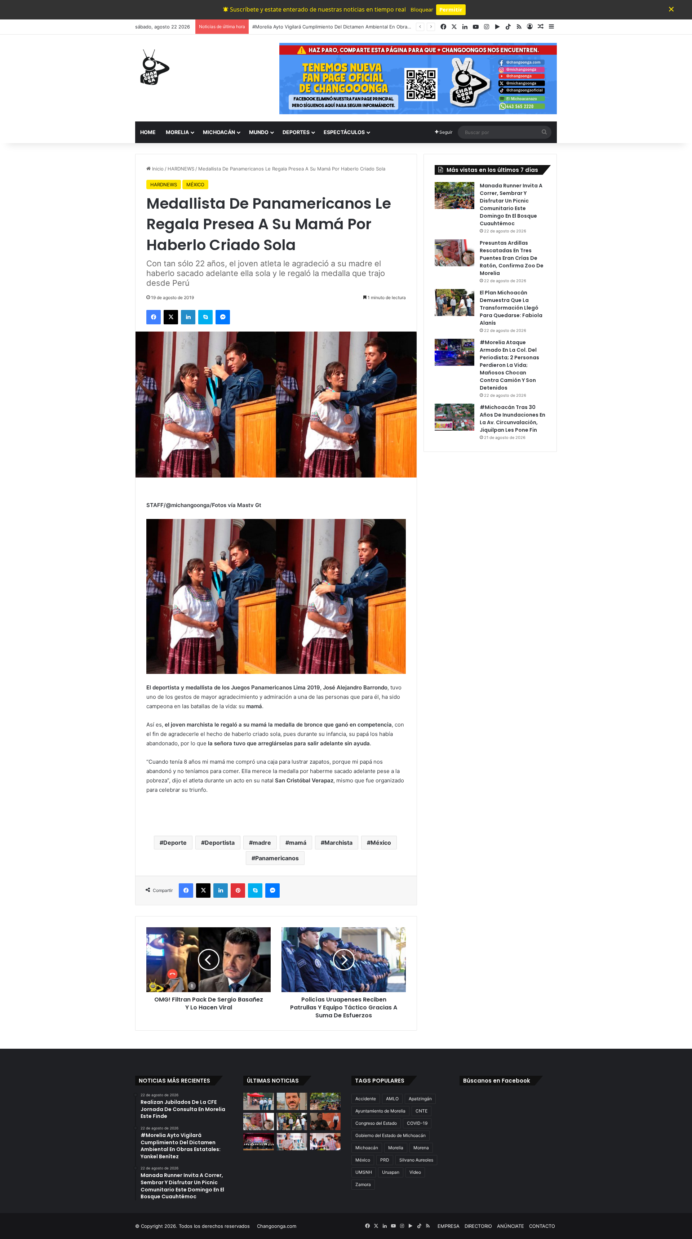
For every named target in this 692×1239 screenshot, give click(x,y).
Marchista (338, 842)
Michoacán (366, 1147)
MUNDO (259, 132)
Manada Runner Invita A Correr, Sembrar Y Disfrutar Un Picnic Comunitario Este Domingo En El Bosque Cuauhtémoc (511, 204)
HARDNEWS (181, 169)
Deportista (220, 842)
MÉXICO (195, 184)
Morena (421, 1147)
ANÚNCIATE (510, 1226)
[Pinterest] (238, 890)
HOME (148, 132)
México (381, 842)
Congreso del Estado (376, 1123)
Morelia (395, 1147)
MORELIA (177, 132)
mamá (297, 842)
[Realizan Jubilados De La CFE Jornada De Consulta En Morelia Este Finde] (258, 1101)
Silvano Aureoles (416, 1160)
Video (415, 1172)
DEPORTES (296, 132)
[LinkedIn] (188, 317)
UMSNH (363, 1172)
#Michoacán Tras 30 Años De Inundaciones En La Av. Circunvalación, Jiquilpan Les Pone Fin (512, 419)
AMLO (392, 1098)
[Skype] (205, 317)
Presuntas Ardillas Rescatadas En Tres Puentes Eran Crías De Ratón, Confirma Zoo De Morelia (512, 258)
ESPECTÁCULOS (344, 132)
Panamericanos (277, 858)
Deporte (175, 842)
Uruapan (390, 1172)
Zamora (363, 1184)
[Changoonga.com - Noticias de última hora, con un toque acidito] (153, 67)
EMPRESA (449, 1226)
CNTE (421, 1111)
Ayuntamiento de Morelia (380, 1111)
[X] (171, 317)
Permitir (450, 9)
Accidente (365, 1098)
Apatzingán (420, 1098)
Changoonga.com (276, 1226)
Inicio (157, 169)
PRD (384, 1160)
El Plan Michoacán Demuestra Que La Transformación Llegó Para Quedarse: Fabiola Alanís (511, 308)
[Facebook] (153, 317)
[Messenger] (223, 317)
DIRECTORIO (478, 1226)
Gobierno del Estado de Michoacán (390, 1135)
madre (262, 842)
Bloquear (422, 9)
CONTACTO (542, 1226)
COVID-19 (417, 1123)
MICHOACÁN (219, 132)
